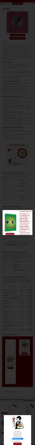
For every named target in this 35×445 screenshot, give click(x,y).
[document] (17, 222)
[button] (29, 416)
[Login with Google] (12, 441)
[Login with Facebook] (12, 438)
